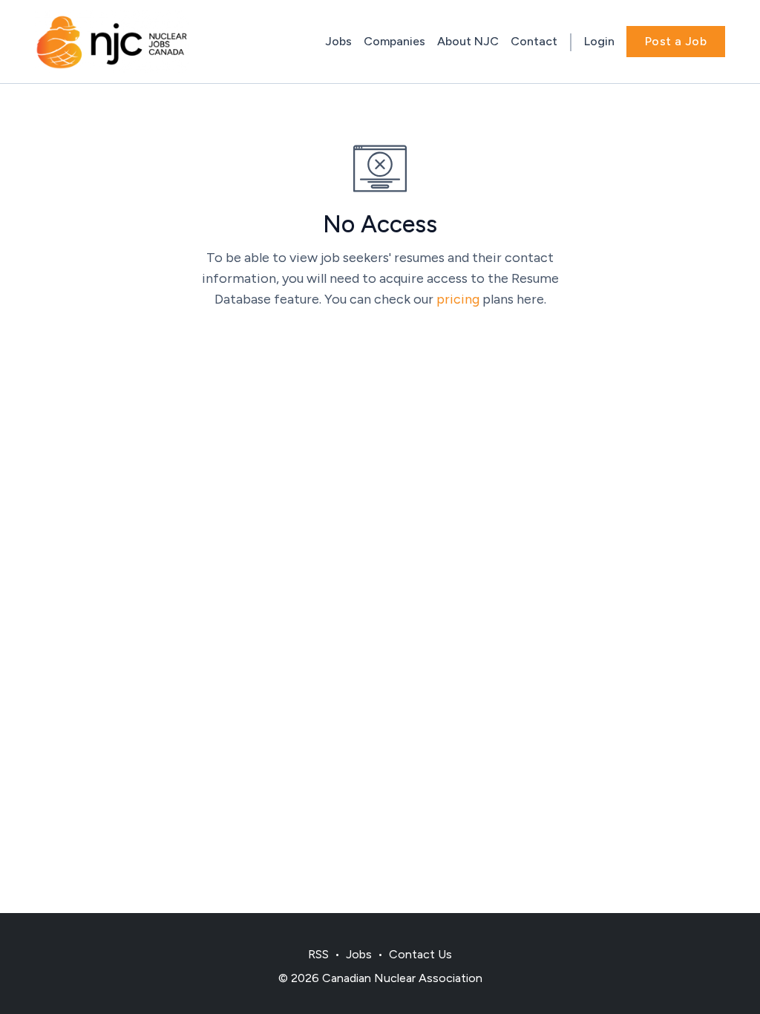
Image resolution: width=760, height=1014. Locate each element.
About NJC (468, 41)
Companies (394, 41)
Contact (534, 41)
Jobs (338, 41)
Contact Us (420, 954)
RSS (318, 954)
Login (599, 41)
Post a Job (676, 41)
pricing (457, 299)
